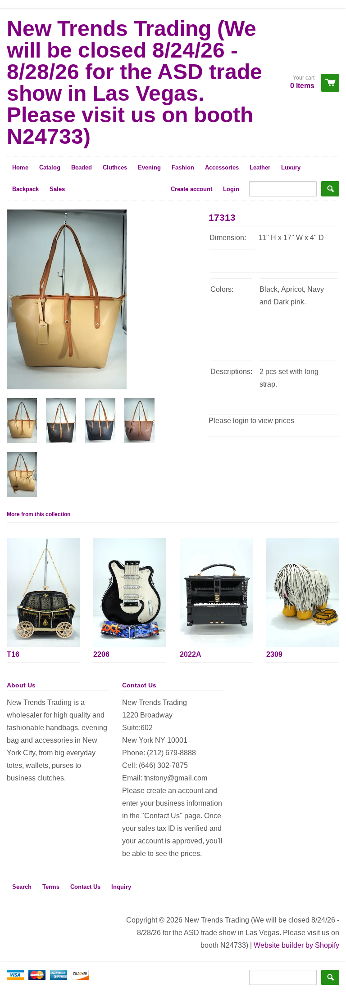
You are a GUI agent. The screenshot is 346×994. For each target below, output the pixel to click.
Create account (191, 189)
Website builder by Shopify (296, 945)
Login (231, 189)
